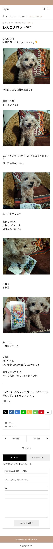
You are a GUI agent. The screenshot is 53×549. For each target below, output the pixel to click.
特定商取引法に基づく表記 (26, 539)
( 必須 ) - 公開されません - (17, 480)
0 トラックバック (38, 457)
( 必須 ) (16, 471)
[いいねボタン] (5, 401)
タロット (30, 23)
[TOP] (50, 546)
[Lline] (23, 412)
